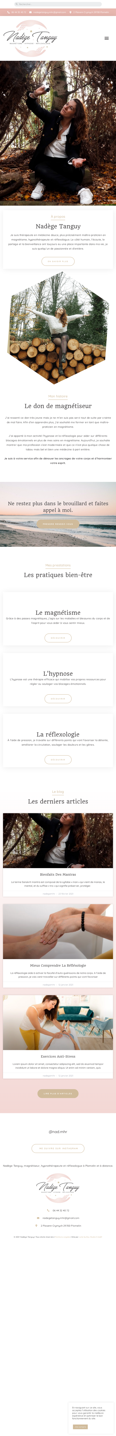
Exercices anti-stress (58, 1056)
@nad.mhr (58, 1131)
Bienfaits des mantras (58, 874)
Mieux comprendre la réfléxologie (58, 965)
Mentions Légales (62, 1237)
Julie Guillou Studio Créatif (90, 1237)
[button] (106, 38)
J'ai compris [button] (80, 1427)
